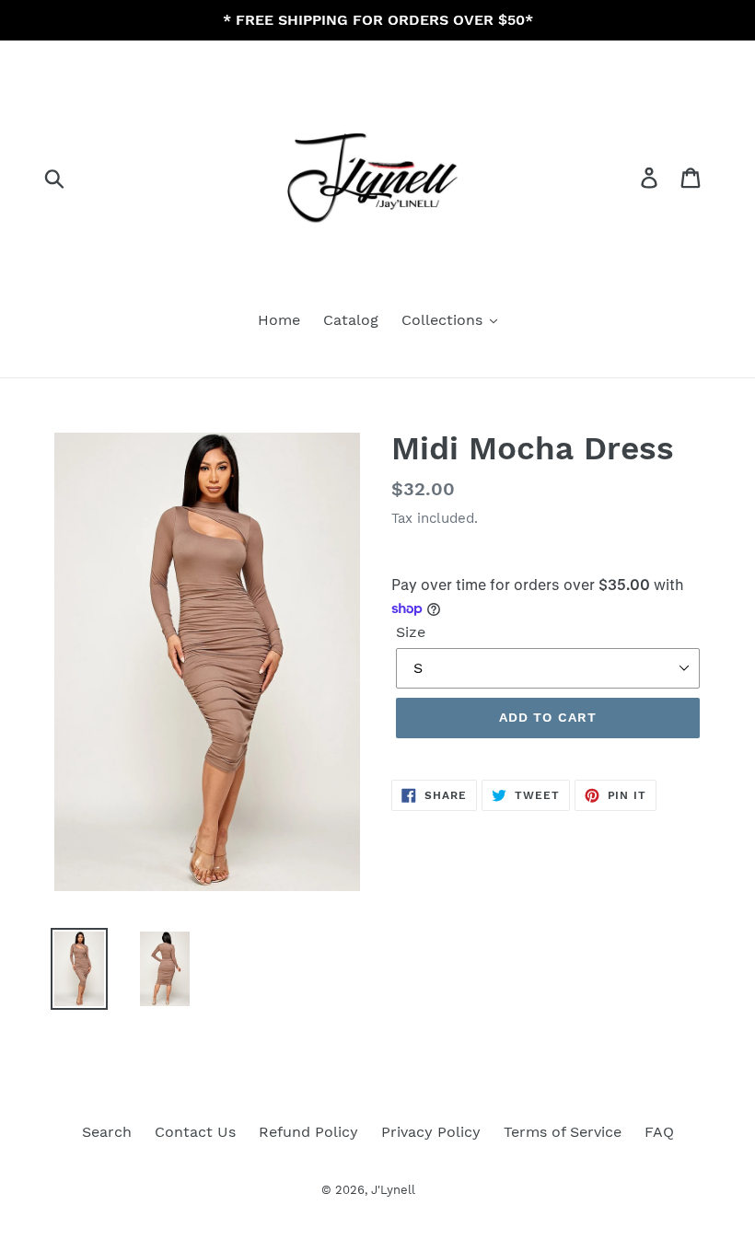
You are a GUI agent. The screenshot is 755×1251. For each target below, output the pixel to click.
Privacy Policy (431, 1132)
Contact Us (195, 1132)
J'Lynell (393, 1190)
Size (410, 632)
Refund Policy (308, 1132)
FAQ (659, 1132)
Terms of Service (562, 1132)
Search (107, 1132)
